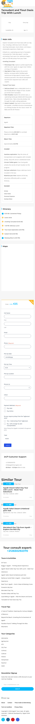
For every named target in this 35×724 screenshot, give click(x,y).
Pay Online (10, 411)
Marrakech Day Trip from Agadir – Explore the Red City (17, 528)
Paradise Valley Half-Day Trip (10, 593)
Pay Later (9, 408)
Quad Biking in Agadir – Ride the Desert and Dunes (16, 596)
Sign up (17, 689)
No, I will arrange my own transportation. (14, 424)
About (3, 702)
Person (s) (7, 384)
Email (5, 332)
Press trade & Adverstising (23, 702)
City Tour (6, 494)
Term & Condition (6, 707)
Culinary (3, 650)
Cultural (11, 494)
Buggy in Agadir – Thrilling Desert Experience (15, 566)
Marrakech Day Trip (7, 590)
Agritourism (6, 512)
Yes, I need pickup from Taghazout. (17, 421)
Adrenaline (4, 638)
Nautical (3, 663)
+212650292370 (10, 462)
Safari (16, 494)
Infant (6, 395)
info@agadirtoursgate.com (14, 465)
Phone (9, 343)
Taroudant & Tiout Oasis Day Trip (11, 599)
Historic (17, 531)
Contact (10, 702)
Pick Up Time (8, 364)
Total (5, 435)
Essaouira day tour (7, 587)
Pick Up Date (8, 354)
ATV (2, 644)
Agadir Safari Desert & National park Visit (13, 575)
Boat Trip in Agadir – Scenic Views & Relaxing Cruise (17, 584)
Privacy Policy (19, 707)
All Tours (4, 562)
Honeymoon (5, 660)
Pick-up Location (9, 374)
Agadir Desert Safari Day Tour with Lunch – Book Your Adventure (15, 490)
